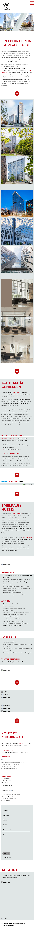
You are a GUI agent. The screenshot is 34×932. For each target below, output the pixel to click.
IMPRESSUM (4, 923)
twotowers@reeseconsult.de (9, 768)
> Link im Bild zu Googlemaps (9, 877)
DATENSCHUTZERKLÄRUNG (17, 923)
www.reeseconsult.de (7, 770)
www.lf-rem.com (5, 800)
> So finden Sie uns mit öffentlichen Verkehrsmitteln (15, 875)
